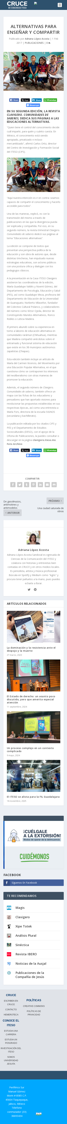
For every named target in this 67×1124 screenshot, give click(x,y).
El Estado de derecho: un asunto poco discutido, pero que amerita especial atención (31, 699)
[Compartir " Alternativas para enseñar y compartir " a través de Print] (54, 484)
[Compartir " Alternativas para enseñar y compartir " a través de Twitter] (19, 484)
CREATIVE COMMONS (34, 1006)
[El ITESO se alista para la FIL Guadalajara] (33, 776)
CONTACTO (11, 1009)
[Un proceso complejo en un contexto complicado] (33, 727)
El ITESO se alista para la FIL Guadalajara (33, 796)
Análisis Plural (25, 935)
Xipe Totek (23, 926)
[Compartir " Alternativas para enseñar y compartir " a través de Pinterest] (33, 484)
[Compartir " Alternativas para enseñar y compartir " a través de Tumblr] (26, 484)
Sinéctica (22, 945)
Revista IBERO (26, 954)
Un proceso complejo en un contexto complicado (30, 749)
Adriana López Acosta (37, 38)
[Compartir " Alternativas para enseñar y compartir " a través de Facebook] (12, 484)
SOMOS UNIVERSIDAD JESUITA (11, 1060)
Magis (20, 908)
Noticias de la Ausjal (30, 963)
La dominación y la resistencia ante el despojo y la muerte (31, 649)
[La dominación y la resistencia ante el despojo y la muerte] (33, 627)
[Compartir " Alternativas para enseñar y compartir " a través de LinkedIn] (40, 484)
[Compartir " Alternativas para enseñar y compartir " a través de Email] (47, 484)
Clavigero (22, 917)
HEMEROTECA (11, 1015)
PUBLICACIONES (34, 42)
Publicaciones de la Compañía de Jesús (29, 975)
